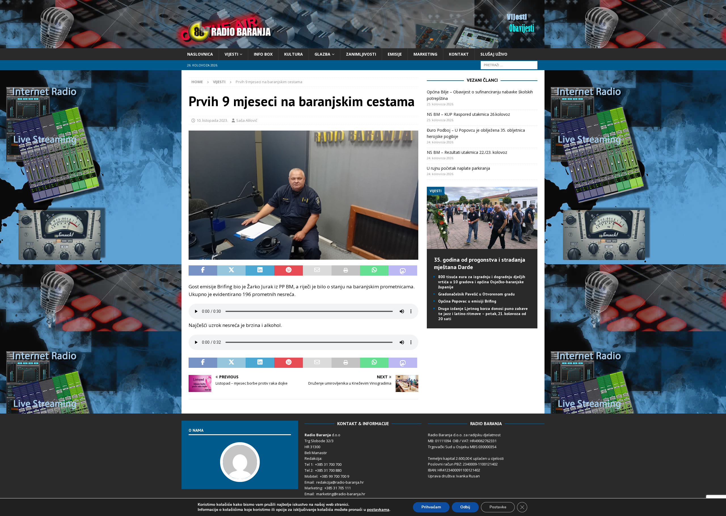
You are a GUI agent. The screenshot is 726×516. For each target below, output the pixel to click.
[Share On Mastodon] (403, 270)
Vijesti (231, 54)
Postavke (497, 507)
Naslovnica (200, 54)
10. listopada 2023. (212, 120)
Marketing (425, 54)
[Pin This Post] (288, 270)
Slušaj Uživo (493, 54)
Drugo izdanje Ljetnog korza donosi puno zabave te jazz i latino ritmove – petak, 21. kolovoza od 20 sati (483, 313)
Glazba (322, 54)
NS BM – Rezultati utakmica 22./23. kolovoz (467, 152)
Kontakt (459, 54)
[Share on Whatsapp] (374, 270)
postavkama (378, 509)
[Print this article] (346, 270)
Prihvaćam (431, 507)
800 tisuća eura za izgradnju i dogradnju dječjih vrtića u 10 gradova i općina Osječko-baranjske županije (481, 282)
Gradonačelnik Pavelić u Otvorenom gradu (476, 294)
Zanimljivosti (361, 54)
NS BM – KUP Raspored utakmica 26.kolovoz (468, 114)
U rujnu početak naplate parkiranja (458, 168)
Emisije (395, 54)
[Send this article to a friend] (317, 270)
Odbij (465, 507)
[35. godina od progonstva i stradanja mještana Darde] (482, 245)
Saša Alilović (246, 120)
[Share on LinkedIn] (260, 270)
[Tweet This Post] (231, 270)
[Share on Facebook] (203, 270)
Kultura (293, 54)
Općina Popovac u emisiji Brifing (467, 301)
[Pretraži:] (509, 65)
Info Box (263, 54)
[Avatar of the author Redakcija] (240, 476)
